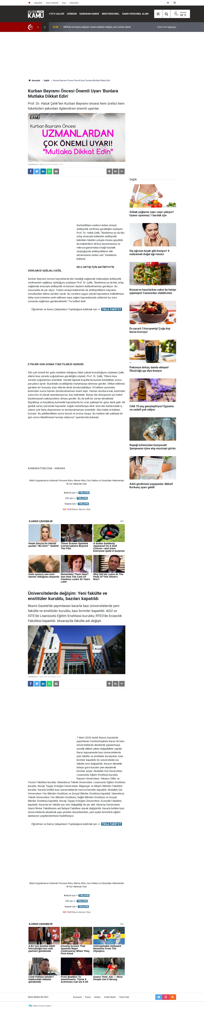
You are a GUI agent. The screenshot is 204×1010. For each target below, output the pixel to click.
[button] (109, 171)
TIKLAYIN (84, 492)
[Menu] (158, 14)
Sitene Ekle (74, 3)
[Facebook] (30, 171)
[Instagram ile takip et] (165, 997)
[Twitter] (37, 171)
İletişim (97, 997)
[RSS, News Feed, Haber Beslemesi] (172, 997)
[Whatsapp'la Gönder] (49, 171)
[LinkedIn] (43, 171)
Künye (88, 997)
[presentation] (37, 27)
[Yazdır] (56, 171)
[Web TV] (167, 2)
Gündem (72, 13)
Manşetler (38, 3)
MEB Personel (110, 13)
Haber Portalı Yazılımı (42, 1006)
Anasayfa (77, 997)
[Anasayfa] (29, 3)
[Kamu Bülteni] (36, 14)
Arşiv (64, 3)
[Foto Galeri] (174, 2)
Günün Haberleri (52, 3)
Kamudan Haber (89, 13)
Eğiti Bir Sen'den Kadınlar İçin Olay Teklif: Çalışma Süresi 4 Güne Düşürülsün (99, 27)
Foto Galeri (56, 13)
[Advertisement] (102, 55)
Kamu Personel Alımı (135, 13)
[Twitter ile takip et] (158, 997)
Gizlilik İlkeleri (110, 997)
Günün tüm (166, 27)
